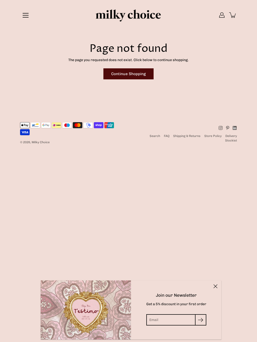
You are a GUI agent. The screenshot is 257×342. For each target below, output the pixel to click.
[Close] (215, 286)
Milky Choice (41, 142)
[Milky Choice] (128, 15)
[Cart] (233, 15)
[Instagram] (220, 128)
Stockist (231, 140)
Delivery (231, 136)
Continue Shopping (128, 74)
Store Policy (213, 136)
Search (155, 136)
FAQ (166, 136)
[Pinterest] (227, 128)
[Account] (222, 15)
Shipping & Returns (187, 136)
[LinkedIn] (234, 128)
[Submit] (200, 319)
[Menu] (25, 15)
